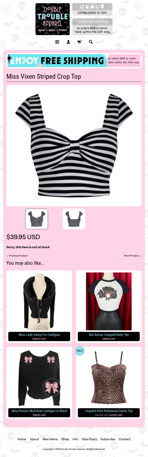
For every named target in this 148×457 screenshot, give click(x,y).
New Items (50, 439)
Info (75, 439)
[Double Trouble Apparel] (74, 19)
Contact (124, 439)
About (34, 439)
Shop (65, 439)
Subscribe (107, 439)
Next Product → (133, 255)
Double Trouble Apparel (73, 449)
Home (22, 439)
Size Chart (89, 439)
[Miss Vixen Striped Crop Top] (36, 219)
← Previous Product (17, 255)
